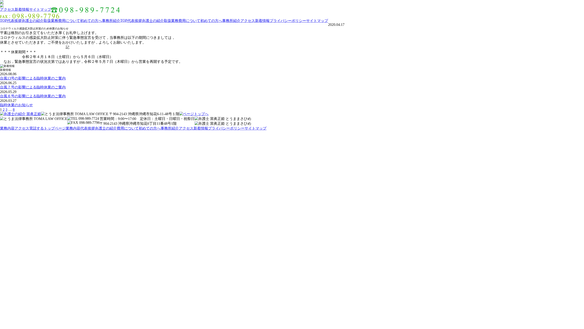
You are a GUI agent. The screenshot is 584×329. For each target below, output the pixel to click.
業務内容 (7, 128)
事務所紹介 (111, 21)
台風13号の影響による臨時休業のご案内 (33, 78)
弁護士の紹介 (33, 21)
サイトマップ (40, 9)
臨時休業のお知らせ (16, 105)
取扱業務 (51, 21)
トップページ (55, 128)
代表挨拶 (14, 21)
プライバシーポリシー (288, 21)
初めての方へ (91, 21)
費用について (69, 21)
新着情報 (22, 9)
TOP (3, 20)
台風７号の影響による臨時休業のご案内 (33, 87)
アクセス (7, 9)
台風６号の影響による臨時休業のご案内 (33, 96)
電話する (36, 128)
